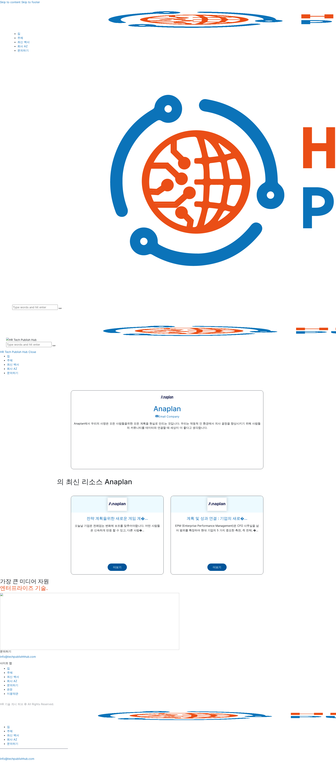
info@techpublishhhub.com (18, 656)
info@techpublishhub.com (17, 758)
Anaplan (167, 408)
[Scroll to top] (2, 763)
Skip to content (10, 2)
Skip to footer (30, 2)
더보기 (117, 567)
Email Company (169, 416)
